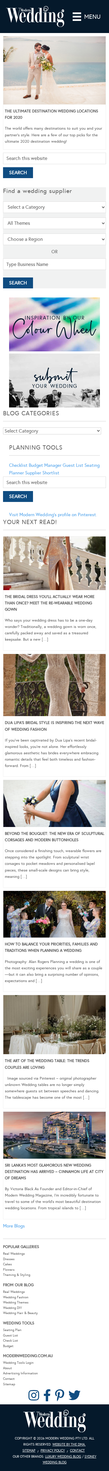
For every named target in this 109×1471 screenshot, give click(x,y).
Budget (8, 1346)
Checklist (18, 465)
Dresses (9, 1259)
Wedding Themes (15, 1302)
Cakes (7, 1264)
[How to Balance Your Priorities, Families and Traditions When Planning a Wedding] (54, 915)
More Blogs (14, 1226)
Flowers (9, 1270)
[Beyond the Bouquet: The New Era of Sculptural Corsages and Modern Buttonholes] (54, 804)
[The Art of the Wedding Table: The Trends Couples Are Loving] (54, 1025)
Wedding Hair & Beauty (20, 1313)
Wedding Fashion (15, 1297)
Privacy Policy (53, 1451)
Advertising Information (20, 1373)
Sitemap (9, 1384)
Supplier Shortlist (42, 473)
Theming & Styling (16, 1275)
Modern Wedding (54, 1421)
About (7, 1368)
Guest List (73, 465)
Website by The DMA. (69, 1444)
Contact (9, 1379)
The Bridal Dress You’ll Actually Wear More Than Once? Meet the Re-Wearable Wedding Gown (49, 603)
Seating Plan (12, 1330)
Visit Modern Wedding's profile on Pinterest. (53, 514)
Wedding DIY (12, 1308)
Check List (10, 1341)
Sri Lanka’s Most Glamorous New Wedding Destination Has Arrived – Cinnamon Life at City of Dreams (54, 1171)
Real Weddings (14, 1254)
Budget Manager (45, 465)
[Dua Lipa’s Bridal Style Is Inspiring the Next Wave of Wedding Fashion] (54, 686)
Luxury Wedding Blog (63, 1457)
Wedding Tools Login (18, 1363)
